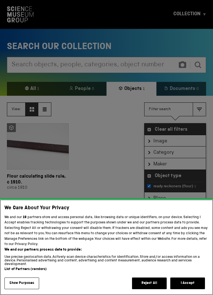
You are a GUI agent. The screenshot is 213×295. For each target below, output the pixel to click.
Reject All (149, 283)
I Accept (187, 283)
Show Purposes (21, 283)
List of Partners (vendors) (25, 269)
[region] (106, 247)
